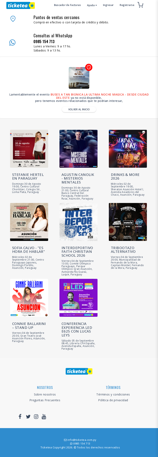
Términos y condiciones (113, 394)
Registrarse (127, 5)
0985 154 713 (81, 443)
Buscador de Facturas (67, 5)
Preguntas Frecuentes (44, 400)
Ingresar (108, 5)
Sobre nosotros (45, 394)
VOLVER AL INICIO (79, 109)
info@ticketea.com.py (81, 440)
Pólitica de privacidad (113, 400)
